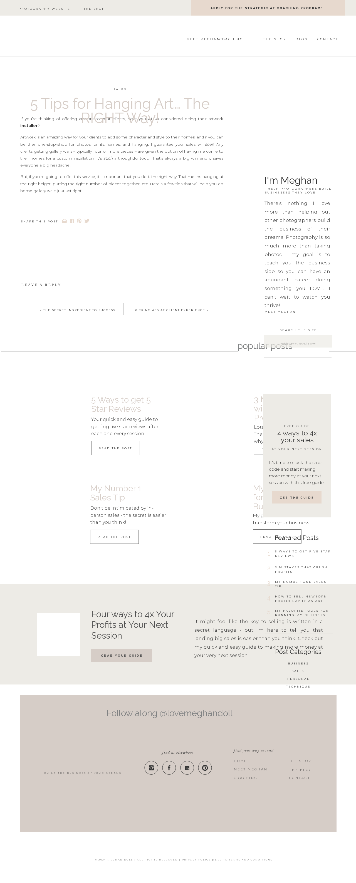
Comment (33, 303)
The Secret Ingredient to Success (79, 310)
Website (30, 374)
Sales (120, 89)
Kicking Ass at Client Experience (170, 310)
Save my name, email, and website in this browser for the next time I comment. (117, 393)
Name (29, 347)
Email (30, 360)
